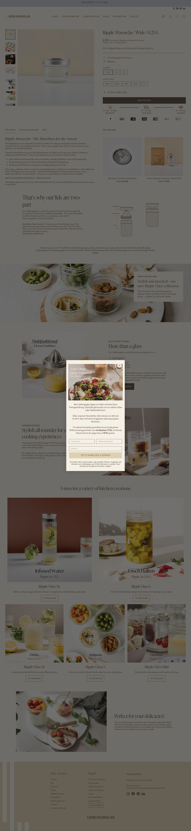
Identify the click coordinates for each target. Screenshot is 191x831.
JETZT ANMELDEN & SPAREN (95, 455)
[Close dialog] (119, 365)
